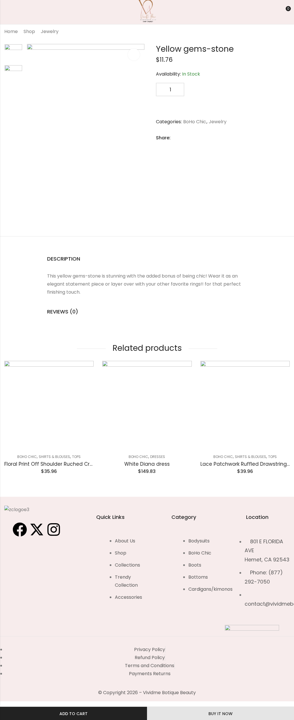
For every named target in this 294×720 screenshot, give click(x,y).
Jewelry (50, 31)
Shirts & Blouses (54, 456)
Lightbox (134, 55)
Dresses (157, 456)
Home (11, 31)
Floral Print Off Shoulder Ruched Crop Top (55, 464)
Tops (76, 456)
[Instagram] (54, 529)
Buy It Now (220, 714)
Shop (29, 31)
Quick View (84, 374)
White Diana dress (147, 464)
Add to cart (73, 714)
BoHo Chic (194, 121)
